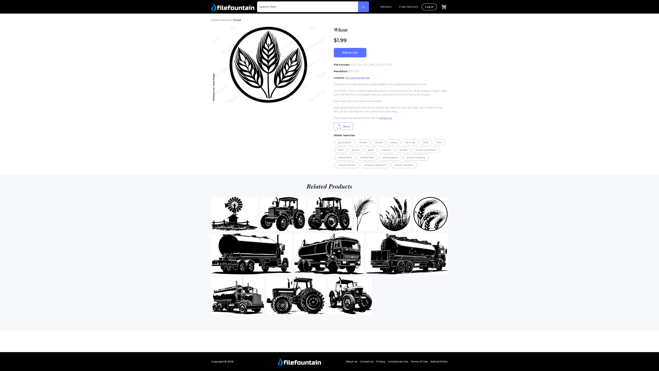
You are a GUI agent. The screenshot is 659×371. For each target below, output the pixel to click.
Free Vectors (408, 6)
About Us (351, 361)
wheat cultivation (426, 149)
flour (439, 142)
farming (410, 142)
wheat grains (390, 157)
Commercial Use (398, 361)
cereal (378, 142)
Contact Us (367, 361)
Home (215, 20)
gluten (355, 149)
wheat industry (415, 157)
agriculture (344, 142)
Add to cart (350, 52)
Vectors (385, 6)
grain (371, 149)
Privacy (380, 361)
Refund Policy (439, 361)
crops (393, 142)
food (340, 149)
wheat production (375, 165)
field (425, 142)
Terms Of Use (419, 361)
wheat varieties (404, 165)
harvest (386, 149)
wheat (403, 149)
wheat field (367, 157)
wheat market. (347, 165)
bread (363, 142)
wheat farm (345, 157)
